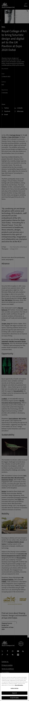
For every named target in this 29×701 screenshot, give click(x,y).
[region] (14, 687)
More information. (19, 685)
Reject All (14, 693)
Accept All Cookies (14, 698)
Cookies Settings (14, 688)
